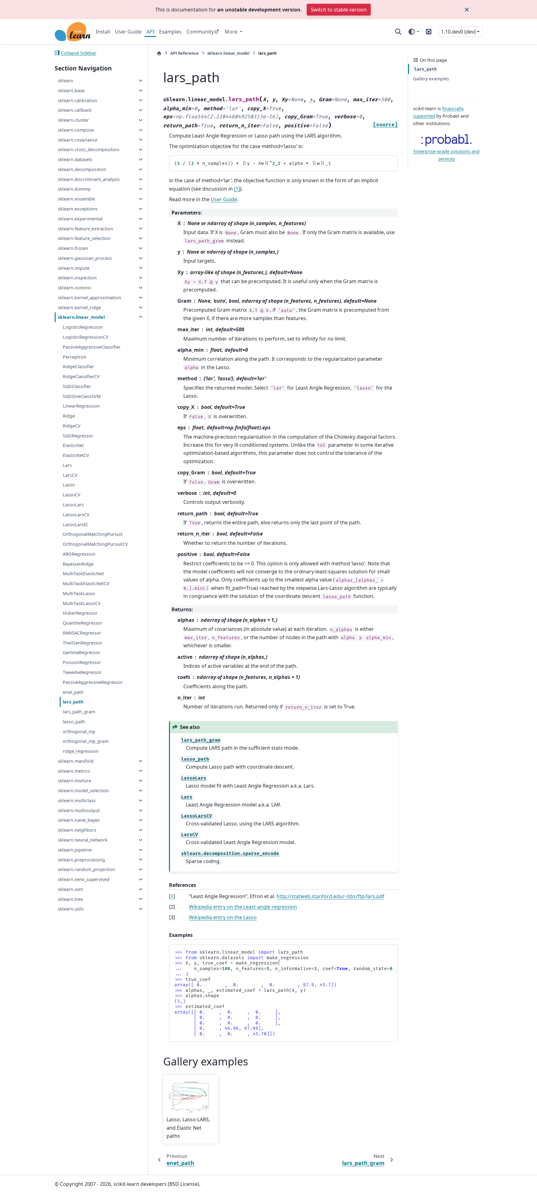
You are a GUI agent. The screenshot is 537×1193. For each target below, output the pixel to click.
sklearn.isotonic (74, 288)
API (150, 31)
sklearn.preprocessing (81, 859)
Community (200, 31)
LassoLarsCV (76, 514)
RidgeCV (71, 426)
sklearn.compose (76, 130)
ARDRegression (79, 554)
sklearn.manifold (76, 761)
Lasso (69, 485)
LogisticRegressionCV (85, 337)
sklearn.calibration (77, 100)
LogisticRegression (83, 327)
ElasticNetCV (76, 455)
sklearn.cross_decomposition (88, 149)
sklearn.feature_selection (84, 238)
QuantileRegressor (82, 623)
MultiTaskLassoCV (82, 603)
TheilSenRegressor (82, 643)
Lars (67, 465)
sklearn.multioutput (79, 810)
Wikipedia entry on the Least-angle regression (243, 906)
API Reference (184, 53)
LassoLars (73, 505)
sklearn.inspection (77, 278)
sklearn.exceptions (78, 209)
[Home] (159, 53)
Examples (170, 31)
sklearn (65, 81)
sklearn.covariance (77, 139)
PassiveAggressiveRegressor (93, 682)
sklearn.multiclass (77, 800)
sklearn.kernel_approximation (89, 298)
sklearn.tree (70, 899)
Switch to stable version (339, 9)
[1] (237, 188)
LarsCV (70, 475)
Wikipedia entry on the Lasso (223, 917)
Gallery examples (431, 79)
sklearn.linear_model (81, 317)
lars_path (73, 702)
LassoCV (71, 495)
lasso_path (74, 722)
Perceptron (74, 356)
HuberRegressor (80, 613)
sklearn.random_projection (86, 869)
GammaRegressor (81, 652)
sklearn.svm (70, 889)
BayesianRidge (78, 564)
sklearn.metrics (74, 771)
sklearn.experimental (80, 219)
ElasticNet (73, 445)
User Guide (128, 31)
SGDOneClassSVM (82, 396)
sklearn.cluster (73, 120)
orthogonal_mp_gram (85, 741)
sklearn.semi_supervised (83, 879)
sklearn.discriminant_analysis (89, 179)
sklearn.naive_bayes (79, 820)
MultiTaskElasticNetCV (86, 583)
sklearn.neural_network (83, 840)
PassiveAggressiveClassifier (92, 347)
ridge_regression (81, 751)
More (232, 31)
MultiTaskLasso (79, 593)
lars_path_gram (79, 712)
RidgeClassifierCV (81, 376)
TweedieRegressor (82, 672)
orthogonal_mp (79, 731)
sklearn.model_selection (83, 790)
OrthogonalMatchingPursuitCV (95, 544)
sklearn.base (71, 90)
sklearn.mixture (74, 781)
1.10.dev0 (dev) (458, 31)
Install (103, 31)
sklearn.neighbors (77, 830)
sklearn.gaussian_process (85, 258)
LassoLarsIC (75, 524)
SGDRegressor (78, 435)
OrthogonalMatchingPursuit (92, 534)
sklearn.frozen (73, 248)
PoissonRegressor (82, 662)
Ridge (69, 416)
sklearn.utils (71, 909)
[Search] (398, 31)
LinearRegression (81, 406)
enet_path (73, 692)
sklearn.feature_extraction (85, 228)
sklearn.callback (75, 110)
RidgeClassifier (78, 366)
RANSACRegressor (82, 633)
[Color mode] (413, 31)
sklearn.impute (74, 268)
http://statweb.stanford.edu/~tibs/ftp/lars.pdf (330, 896)
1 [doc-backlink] (172, 896)
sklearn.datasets (75, 159)
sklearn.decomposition (82, 169)
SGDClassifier (77, 386)
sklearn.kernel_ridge (79, 307)
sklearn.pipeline (75, 850)
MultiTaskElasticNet (83, 573)
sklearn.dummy (74, 189)
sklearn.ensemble (76, 199)
